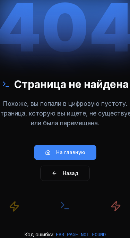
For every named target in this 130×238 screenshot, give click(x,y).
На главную (70, 152)
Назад (70, 173)
